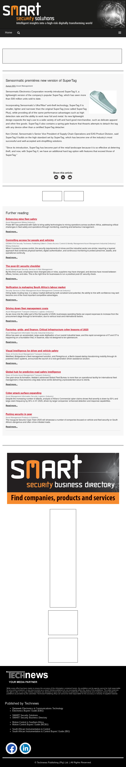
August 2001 (11, 86)
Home (8, 32)
